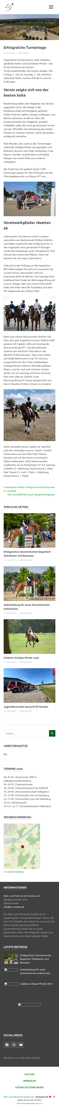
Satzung (30, 1074)
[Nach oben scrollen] (53, 1103)
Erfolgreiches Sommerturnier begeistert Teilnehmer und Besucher (35, 959)
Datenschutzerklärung (29, 1087)
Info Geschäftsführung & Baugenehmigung (31, 494)
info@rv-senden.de (14, 906)
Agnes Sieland (25, 560)
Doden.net (38, 1103)
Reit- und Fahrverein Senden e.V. (19, 1096)
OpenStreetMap (15, 871)
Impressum (29, 1081)
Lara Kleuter (25, 613)
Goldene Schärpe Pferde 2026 (21, 657)
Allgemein (23, 53)
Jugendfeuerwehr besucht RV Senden (26, 706)
